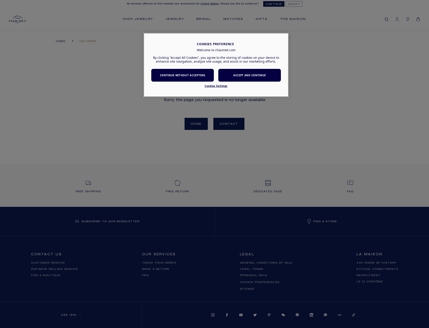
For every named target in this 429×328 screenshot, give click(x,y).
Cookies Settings (216, 86)
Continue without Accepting (182, 75)
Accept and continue (249, 75)
